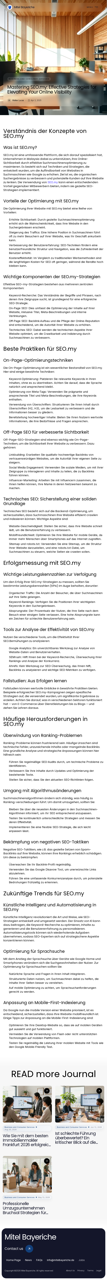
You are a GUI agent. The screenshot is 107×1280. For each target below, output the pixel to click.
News (28, 1260)
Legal (98, 1270)
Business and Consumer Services (29, 79)
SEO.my (53, 182)
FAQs (39, 1260)
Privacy (80, 1270)
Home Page (13, 1260)
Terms (90, 1270)
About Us (70, 1270)
